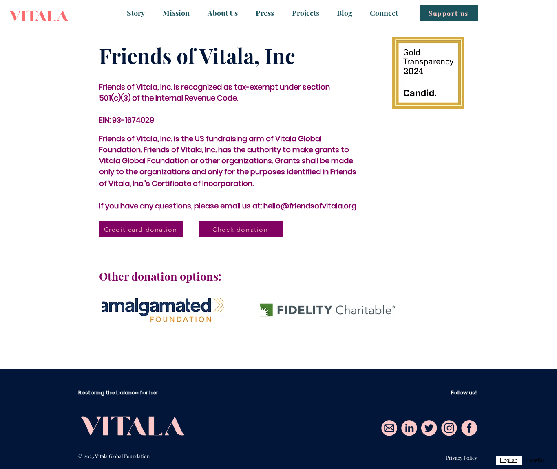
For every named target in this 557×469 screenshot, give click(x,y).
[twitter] (429, 428)
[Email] (389, 428)
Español (535, 460)
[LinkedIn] (409, 428)
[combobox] (509, 460)
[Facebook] (469, 428)
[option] (535, 460)
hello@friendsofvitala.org (309, 206)
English (508, 460)
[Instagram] (449, 428)
